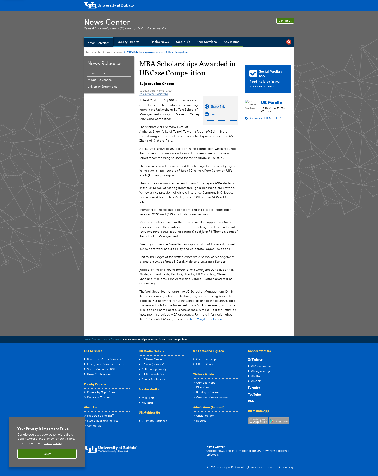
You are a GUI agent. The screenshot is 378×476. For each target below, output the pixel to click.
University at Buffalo (228, 467)
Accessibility (286, 467)
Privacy (271, 467)
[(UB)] (189, 6)
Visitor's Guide (203, 374)
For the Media (149, 389)
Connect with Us (259, 351)
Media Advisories (100, 80)
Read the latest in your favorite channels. (265, 83)
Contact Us (285, 21)
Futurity (254, 387)
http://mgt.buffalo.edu (206, 319)
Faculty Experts (95, 384)
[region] (47, 442)
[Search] (289, 42)
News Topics (96, 73)
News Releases (114, 52)
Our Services (93, 351)
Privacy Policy (53, 443)
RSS (251, 400)
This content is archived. (153, 94)
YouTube (254, 394)
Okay (47, 453)
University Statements (102, 86)
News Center (107, 21)
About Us (90, 407)
